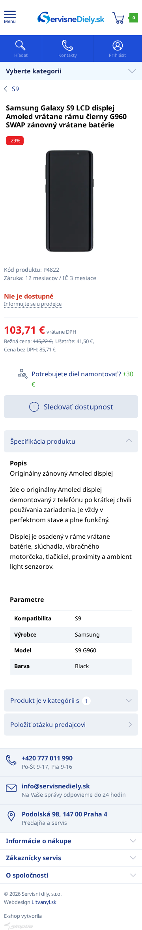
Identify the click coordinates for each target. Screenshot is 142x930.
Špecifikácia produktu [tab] (42, 441)
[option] (71, 202)
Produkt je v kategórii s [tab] (49, 700)
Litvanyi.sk (44, 902)
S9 (15, 88)
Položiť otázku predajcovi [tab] (48, 724)
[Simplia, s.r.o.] (71, 926)
